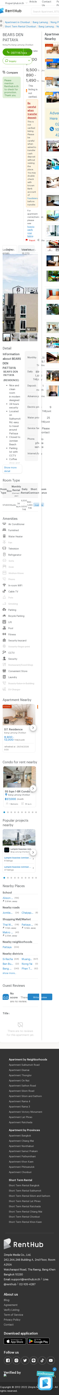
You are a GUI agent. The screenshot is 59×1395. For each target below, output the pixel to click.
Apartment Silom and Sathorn (25, 1096)
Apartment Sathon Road (22, 1085)
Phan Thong (27, 968)
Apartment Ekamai (19, 1069)
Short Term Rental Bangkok (24, 1185)
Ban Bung (8, 963)
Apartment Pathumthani (22, 1156)
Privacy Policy (12, 1319)
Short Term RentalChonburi (20, 26)
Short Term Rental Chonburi (24, 1216)
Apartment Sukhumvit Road (24, 1064)
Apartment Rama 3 (19, 1106)
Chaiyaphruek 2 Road (28, 912)
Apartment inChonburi (17, 22)
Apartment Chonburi (20, 1172)
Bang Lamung (40, 22)
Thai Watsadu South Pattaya (8, 924)
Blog (6, 1299)
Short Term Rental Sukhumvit (25, 1190)
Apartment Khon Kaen (21, 1161)
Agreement (11, 1304)
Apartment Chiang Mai (21, 1140)
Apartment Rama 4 (19, 1101)
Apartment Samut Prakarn (23, 1151)
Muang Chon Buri (27, 958)
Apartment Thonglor (20, 1075)
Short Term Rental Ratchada (25, 1206)
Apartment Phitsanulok (21, 1166)
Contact (9, 1324)
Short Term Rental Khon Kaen (25, 1221)
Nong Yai (27, 963)
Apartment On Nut (19, 1080)
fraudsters (33, 198)
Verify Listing (11, 1309)
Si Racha (8, 958)
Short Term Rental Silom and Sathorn (29, 1195)
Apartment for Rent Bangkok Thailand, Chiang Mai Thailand (15, 11)
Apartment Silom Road (21, 1090)
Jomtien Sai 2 (8, 912)
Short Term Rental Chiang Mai (25, 1211)
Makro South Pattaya (8, 932)
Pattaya (7, 946)
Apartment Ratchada (20, 1122)
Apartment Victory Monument (25, 1111)
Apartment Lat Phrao (20, 1116)
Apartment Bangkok (20, 1135)
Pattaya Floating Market (27, 924)
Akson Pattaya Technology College (8, 897)
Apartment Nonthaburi (21, 1145)
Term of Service (13, 1314)
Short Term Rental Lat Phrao (25, 1201)
